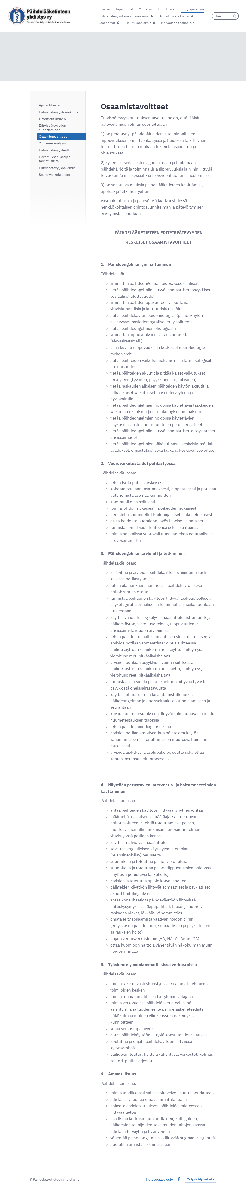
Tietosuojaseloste (159, 1179)
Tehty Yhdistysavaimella (200, 1179)
